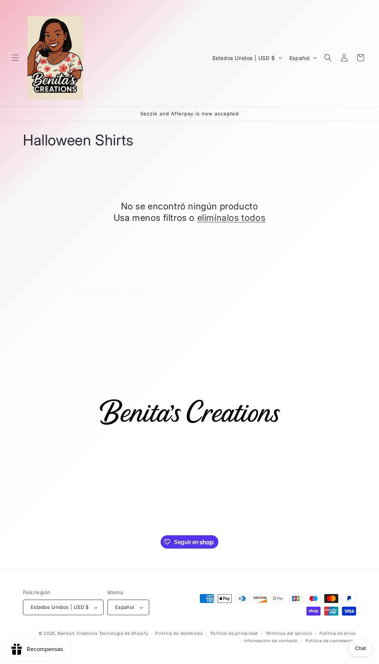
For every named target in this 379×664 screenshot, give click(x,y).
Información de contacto (271, 640)
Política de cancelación (330, 640)
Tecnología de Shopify (123, 633)
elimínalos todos (231, 217)
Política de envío (337, 633)
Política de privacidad (234, 633)
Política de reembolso (179, 633)
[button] (15, 58)
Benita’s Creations (78, 633)
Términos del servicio (288, 633)
